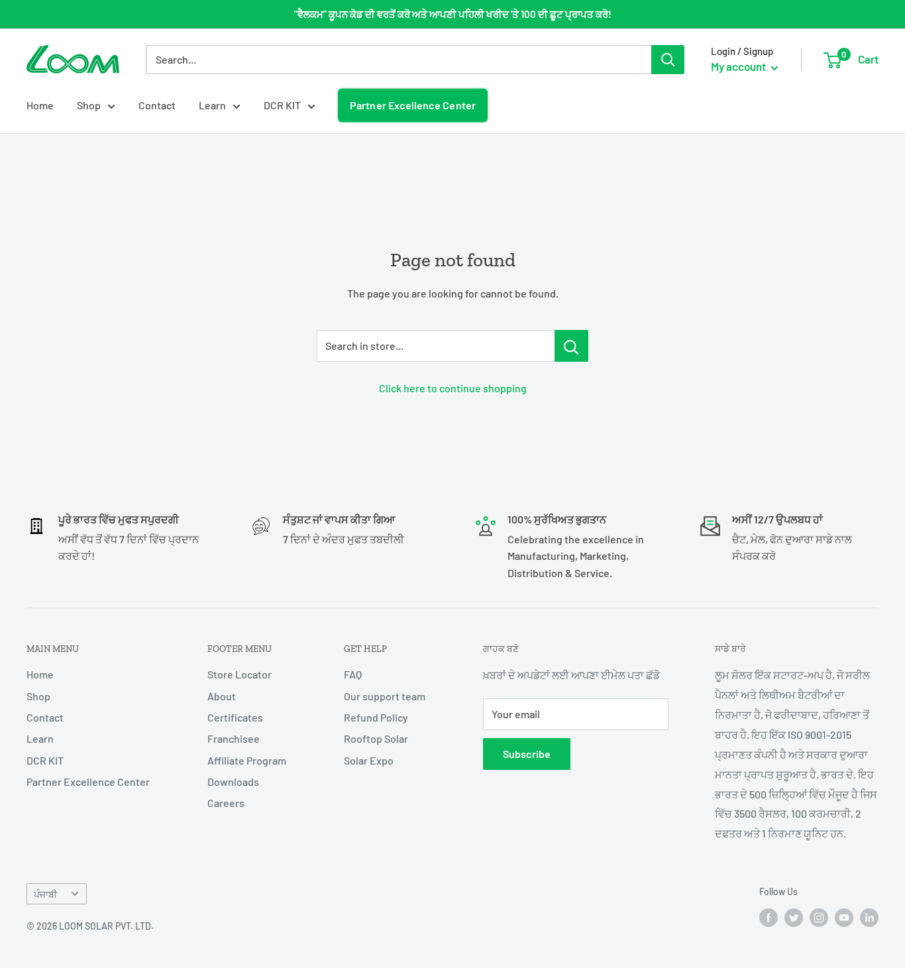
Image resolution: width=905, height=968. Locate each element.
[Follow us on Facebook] (768, 917)
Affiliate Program (246, 760)
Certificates (235, 717)
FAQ (353, 674)
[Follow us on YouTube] (844, 917)
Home (40, 105)
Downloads (233, 781)
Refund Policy (376, 717)
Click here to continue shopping (453, 388)
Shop (89, 105)
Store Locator (239, 674)
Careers (225, 802)
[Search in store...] (571, 346)
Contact (157, 105)
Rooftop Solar (376, 738)
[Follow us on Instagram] (819, 917)
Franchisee (233, 738)
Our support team (384, 696)
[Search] (667, 59)
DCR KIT (282, 105)
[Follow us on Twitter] (793, 917)
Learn (212, 105)
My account (739, 66)
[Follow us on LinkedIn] (869, 917)
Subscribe (527, 753)
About (221, 696)
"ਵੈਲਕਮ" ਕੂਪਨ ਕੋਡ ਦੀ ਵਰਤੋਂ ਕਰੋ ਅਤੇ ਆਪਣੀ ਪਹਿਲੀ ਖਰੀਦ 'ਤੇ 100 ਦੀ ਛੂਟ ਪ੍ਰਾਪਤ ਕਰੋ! (453, 14)
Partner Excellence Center (412, 105)
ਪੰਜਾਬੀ (45, 894)
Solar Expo (369, 760)
